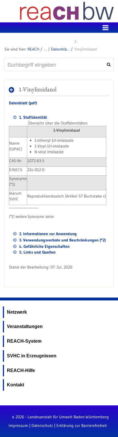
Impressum (18, 425)
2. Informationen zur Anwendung (47, 233)
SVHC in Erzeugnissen (31, 355)
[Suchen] (108, 64)
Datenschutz (42, 425)
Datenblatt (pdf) (23, 103)
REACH (33, 49)
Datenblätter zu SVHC (60, 49)
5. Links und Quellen (37, 252)
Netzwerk (17, 312)
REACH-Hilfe (21, 370)
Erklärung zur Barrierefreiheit (81, 425)
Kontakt (15, 384)
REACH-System (24, 341)
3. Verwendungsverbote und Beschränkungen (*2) (62, 240)
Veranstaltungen (25, 326)
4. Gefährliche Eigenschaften (44, 246)
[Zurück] (13, 90)
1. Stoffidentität (32, 117)
